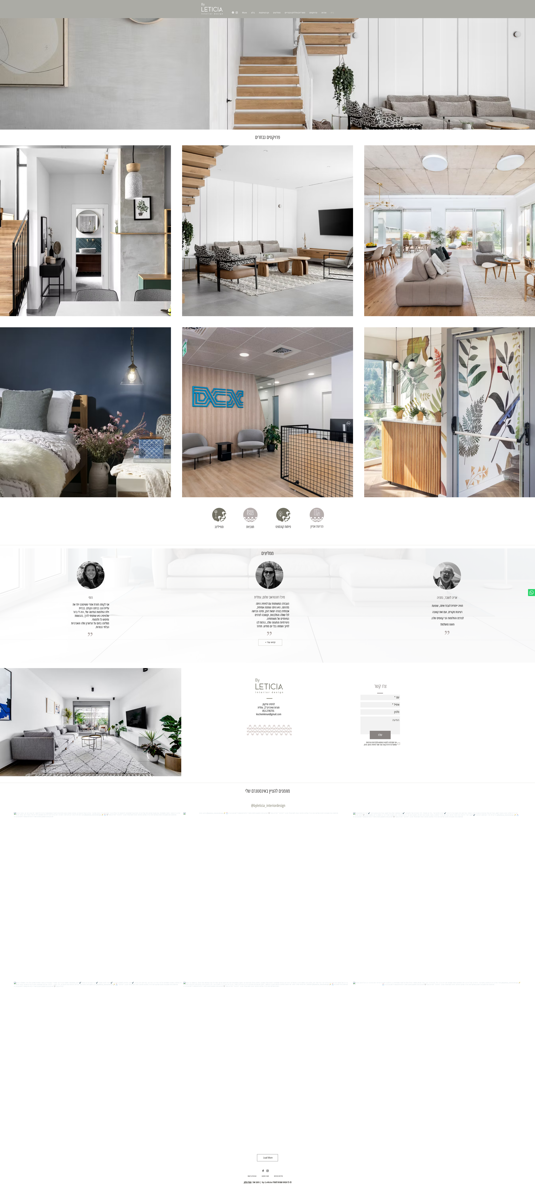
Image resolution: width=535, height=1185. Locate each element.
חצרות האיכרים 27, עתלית (268, 707)
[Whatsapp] (531, 592)
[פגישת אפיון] (316, 515)
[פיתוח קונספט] (283, 515)
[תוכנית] (250, 515)
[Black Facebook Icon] (263, 1170)
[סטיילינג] (219, 515)
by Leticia (267, 1182)
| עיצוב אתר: (256, 1182)
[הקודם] (15, 73)
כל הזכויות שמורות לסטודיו (280, 1182)
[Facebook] (233, 12)
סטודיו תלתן (247, 1182)
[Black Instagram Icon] (267, 1170)
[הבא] (519, 73)
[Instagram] (236, 12)
